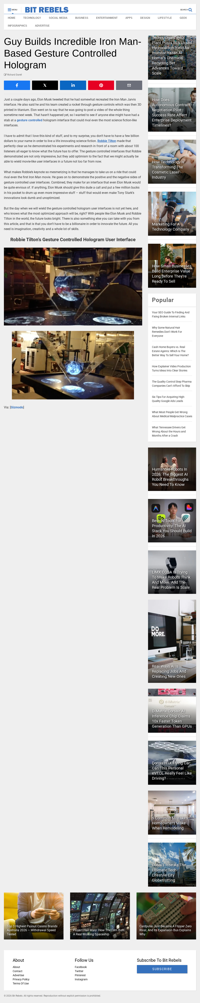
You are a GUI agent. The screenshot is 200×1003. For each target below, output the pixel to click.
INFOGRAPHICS (17, 25)
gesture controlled (29, 120)
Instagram (81, 979)
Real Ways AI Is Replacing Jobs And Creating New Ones (169, 671)
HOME (11, 17)
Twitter (79, 971)
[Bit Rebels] (45, 11)
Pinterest (80, 975)
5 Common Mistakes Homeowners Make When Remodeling (170, 823)
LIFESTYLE (165, 17)
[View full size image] (73, 286)
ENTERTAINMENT (107, 17)
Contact (17, 971)
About (16, 967)
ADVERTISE (42, 25)
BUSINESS (81, 17)
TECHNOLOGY (32, 17)
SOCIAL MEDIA (58, 17)
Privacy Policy (21, 979)
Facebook (81, 967)
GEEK (183, 17)
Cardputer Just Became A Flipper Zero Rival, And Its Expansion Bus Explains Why (165, 930)
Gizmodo (17, 407)
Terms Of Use (21, 983)
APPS (128, 17)
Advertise (18, 975)
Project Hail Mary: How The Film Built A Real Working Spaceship (98, 932)
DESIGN (145, 17)
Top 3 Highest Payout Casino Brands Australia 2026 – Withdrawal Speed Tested (32, 930)
